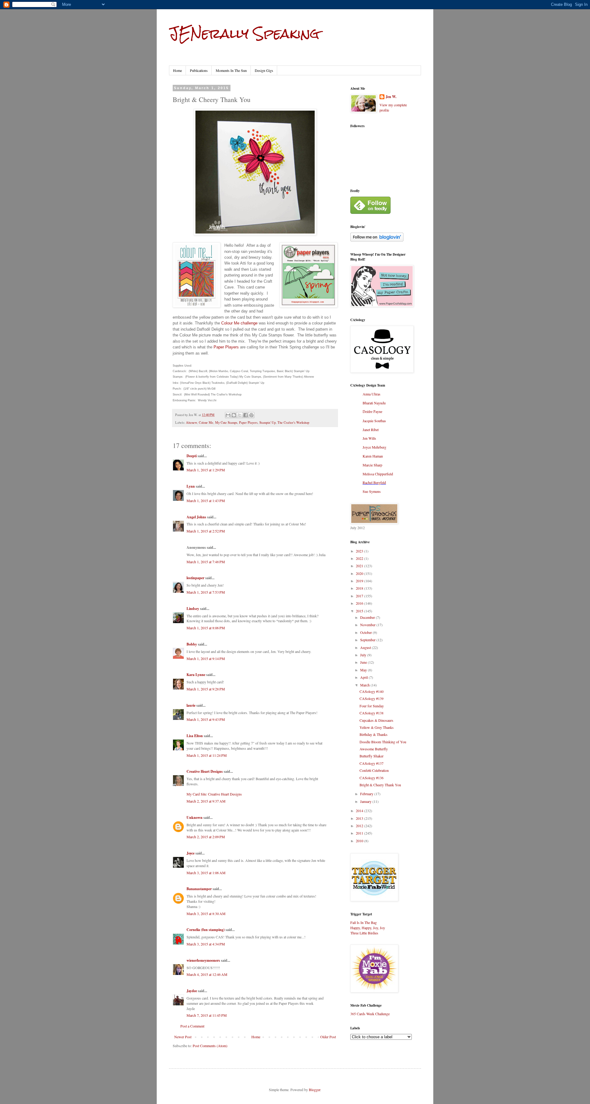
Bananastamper (199, 888)
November (368, 624)
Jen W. (391, 96)
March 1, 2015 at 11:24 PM (207, 755)
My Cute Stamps (226, 422)
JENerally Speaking (244, 33)
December (368, 617)
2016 (360, 603)
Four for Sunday (372, 705)
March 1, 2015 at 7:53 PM (206, 592)
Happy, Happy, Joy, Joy (367, 927)
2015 (360, 610)
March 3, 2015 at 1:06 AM (206, 872)
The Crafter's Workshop (293, 422)
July (363, 654)
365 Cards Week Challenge (370, 1013)
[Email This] (228, 415)
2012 (360, 825)
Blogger (314, 1089)
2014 (360, 810)
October (366, 632)
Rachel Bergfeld (374, 482)
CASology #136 (372, 777)
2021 (360, 565)
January (366, 801)
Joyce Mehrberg (374, 447)
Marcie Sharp (372, 464)
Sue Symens (372, 491)
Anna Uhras (371, 393)
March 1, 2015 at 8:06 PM (206, 627)
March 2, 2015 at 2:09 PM (206, 836)
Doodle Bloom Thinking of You (383, 741)
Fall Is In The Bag (363, 922)
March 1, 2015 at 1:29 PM (206, 469)
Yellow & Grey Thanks (377, 727)
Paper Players (226, 347)
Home (177, 70)
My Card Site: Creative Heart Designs (214, 794)
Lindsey (193, 608)
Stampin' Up (267, 422)
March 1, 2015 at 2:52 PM (206, 530)
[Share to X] (240, 415)
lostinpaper (195, 577)
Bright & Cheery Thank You (380, 784)
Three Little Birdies (364, 932)
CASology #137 (372, 763)
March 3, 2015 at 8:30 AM (206, 913)
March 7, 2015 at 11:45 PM (207, 1015)
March (365, 684)
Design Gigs (264, 70)
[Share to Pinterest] (251, 415)
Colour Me (206, 422)
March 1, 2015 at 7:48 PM (206, 561)
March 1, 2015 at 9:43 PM (206, 719)
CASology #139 (372, 698)
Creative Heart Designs (205, 771)
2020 (360, 573)
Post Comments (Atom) (210, 1045)
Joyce (191, 853)
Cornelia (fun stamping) (206, 929)
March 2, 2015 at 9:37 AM (206, 801)
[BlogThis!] (234, 415)
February (367, 793)
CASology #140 (372, 691)
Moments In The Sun (231, 70)
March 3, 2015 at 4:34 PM (206, 943)
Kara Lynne (196, 674)
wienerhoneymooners (203, 960)
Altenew (191, 422)
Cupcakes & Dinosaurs (376, 720)
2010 (360, 840)
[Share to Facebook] (245, 415)
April (364, 677)
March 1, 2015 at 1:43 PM (206, 500)
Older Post (328, 1036)
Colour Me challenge (239, 323)
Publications (199, 70)
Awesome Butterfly (374, 748)
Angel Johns (196, 517)
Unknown (195, 817)
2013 (360, 818)
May (364, 669)
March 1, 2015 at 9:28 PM (206, 688)
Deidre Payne (372, 412)
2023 (360, 550)
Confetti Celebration (374, 770)
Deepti (192, 455)
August (366, 647)
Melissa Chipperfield (378, 473)
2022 (360, 558)
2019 (360, 580)
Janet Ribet (371, 429)
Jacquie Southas (374, 420)
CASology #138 (372, 712)
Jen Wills (369, 438)
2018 (360, 588)
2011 (360, 833)
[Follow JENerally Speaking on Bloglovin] (376, 240)
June (364, 662)
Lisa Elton (195, 735)
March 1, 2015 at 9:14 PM (206, 658)
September (368, 639)
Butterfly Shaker (372, 755)
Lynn (191, 486)
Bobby (192, 644)
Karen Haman (373, 456)
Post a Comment (192, 1025)
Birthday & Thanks (373, 734)
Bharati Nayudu (374, 402)
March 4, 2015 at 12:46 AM (207, 974)
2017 (360, 595)
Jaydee (192, 990)
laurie (191, 705)
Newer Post (182, 1036)
